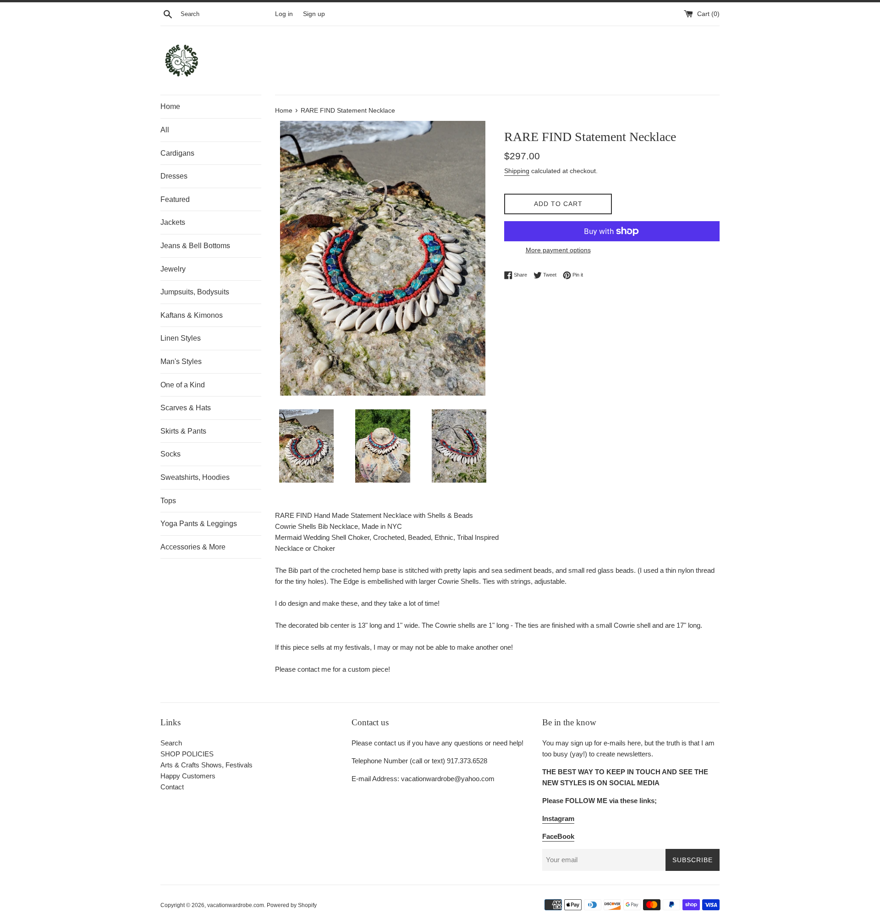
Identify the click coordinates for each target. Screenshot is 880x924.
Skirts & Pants (183, 431)
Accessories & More (193, 547)
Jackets (172, 222)
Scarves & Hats (185, 408)
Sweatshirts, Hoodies (195, 477)
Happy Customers (187, 776)
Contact (172, 787)
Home (170, 106)
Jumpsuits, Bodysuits (194, 292)
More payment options (558, 250)
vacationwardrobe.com (235, 905)
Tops (168, 501)
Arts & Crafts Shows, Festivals (206, 765)
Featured (175, 199)
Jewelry (173, 269)
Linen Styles (180, 338)
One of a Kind (182, 385)
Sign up (314, 14)
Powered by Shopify (292, 905)
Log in (284, 14)
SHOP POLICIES (187, 754)
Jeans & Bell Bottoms (195, 246)
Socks (170, 454)
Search (171, 743)
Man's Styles (181, 361)
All (164, 130)
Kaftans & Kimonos (191, 315)
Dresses (173, 176)
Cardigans (177, 153)
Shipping (516, 170)
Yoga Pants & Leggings (198, 523)
